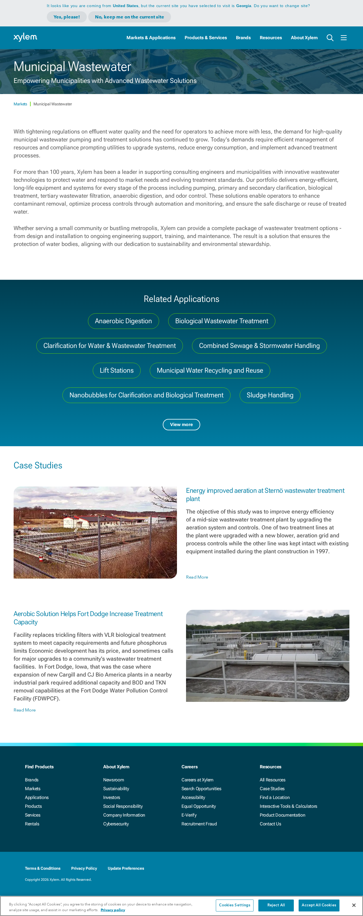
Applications (37, 797)
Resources (271, 37)
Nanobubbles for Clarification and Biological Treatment (146, 395)
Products (33, 806)
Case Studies (272, 788)
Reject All (276, 905)
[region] (181, 906)
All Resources (273, 780)
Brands (243, 37)
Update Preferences (126, 868)
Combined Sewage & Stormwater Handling (259, 346)
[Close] (354, 905)
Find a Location (275, 797)
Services (32, 815)
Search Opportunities (201, 788)
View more (181, 424)
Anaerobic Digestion (123, 321)
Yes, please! (67, 17)
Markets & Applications (151, 37)
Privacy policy (113, 909)
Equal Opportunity (199, 806)
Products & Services (206, 37)
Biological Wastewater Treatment (221, 321)
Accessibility (193, 797)
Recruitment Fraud (199, 824)
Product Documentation (282, 815)
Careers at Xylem (198, 780)
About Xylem (304, 37)
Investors (111, 797)
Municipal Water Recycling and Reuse (210, 370)
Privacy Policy (84, 868)
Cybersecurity (116, 824)
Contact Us (270, 824)
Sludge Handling (270, 395)
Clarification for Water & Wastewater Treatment (109, 346)
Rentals (32, 824)
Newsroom (113, 780)
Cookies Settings (234, 905)
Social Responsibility (122, 806)
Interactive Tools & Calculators (288, 806)
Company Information (124, 815)
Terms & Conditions (42, 868)
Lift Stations (117, 370)
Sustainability (116, 788)
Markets (21, 104)
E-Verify (189, 815)
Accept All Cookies (319, 905)
